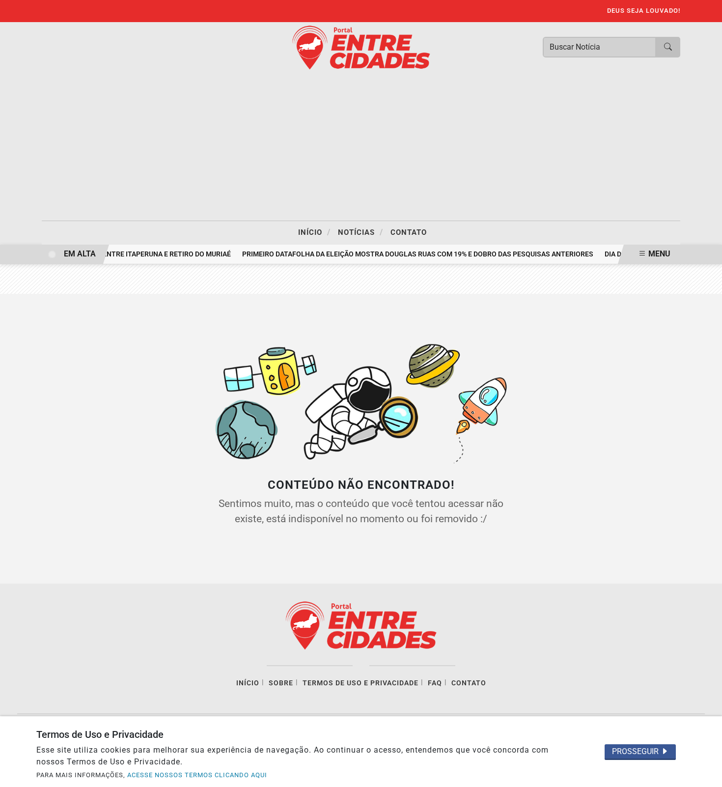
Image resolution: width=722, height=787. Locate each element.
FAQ (435, 683)
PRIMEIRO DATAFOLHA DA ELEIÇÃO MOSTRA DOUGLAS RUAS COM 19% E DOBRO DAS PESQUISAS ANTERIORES (414, 254)
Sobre (281, 683)
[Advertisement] (361, 147)
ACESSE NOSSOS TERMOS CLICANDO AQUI (197, 775)
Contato (408, 232)
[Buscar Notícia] (668, 47)
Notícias (360, 232)
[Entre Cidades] (361, 47)
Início (314, 232)
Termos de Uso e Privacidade (360, 683)
